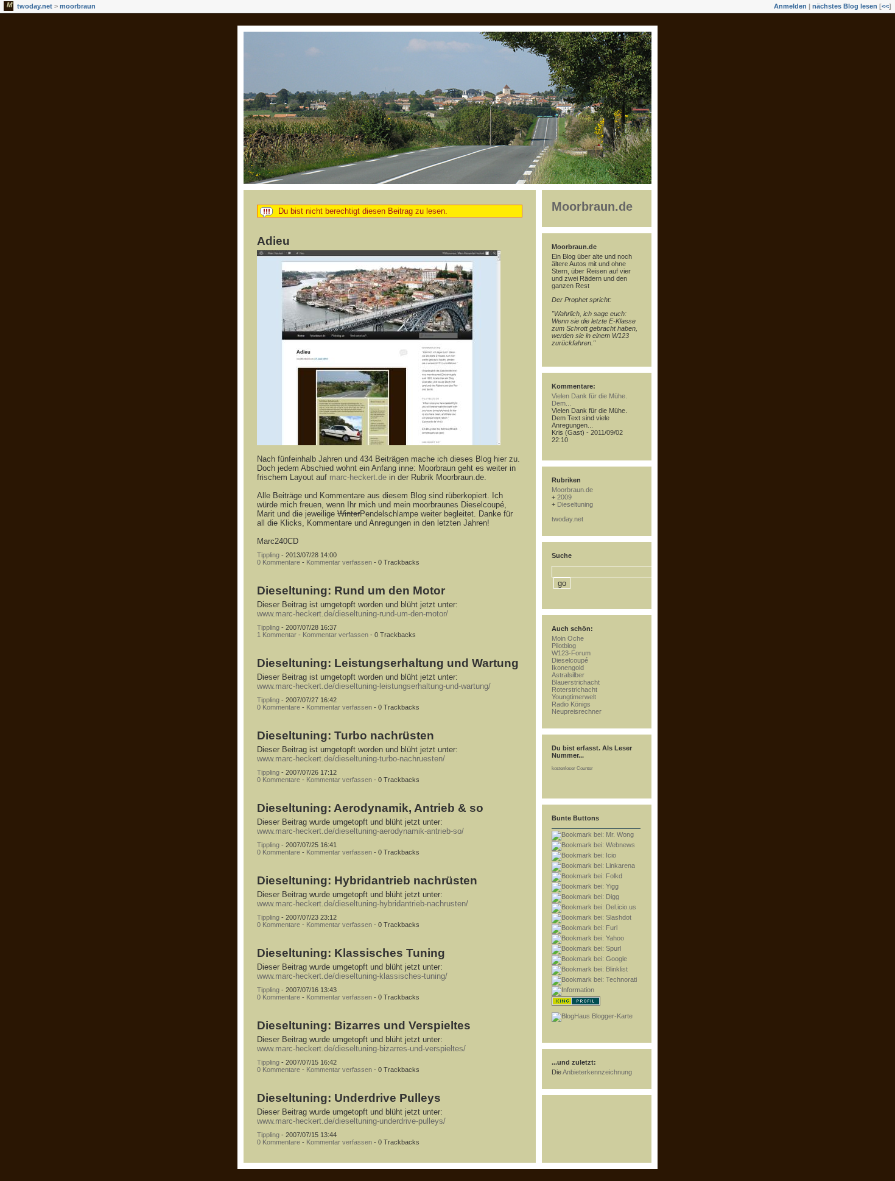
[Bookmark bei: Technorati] (594, 979)
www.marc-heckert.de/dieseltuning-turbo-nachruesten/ (351, 758)
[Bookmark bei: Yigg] (585, 886)
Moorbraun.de (592, 206)
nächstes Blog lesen (844, 6)
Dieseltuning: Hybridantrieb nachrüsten (367, 880)
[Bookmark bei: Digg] (585, 896)
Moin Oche (568, 638)
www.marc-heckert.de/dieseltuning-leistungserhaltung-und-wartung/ (374, 686)
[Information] (573, 989)
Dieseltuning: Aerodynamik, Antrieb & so (370, 808)
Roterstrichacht (574, 689)
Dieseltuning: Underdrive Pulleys (349, 1097)
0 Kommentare (278, 562)
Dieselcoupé (570, 660)
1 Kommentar (277, 634)
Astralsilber (568, 675)
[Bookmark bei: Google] (589, 958)
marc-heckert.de (358, 477)
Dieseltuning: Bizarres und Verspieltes (364, 1025)
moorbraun (78, 6)
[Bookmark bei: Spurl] (586, 948)
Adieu (273, 240)
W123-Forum (571, 653)
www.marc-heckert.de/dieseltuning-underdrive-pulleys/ (351, 1121)
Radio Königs (571, 704)
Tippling (268, 555)
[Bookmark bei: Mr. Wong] (593, 834)
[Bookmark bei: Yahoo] (588, 938)
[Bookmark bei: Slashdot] (591, 917)
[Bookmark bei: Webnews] (593, 844)
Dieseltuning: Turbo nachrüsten (345, 735)
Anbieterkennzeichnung (597, 1072)
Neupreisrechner (577, 711)
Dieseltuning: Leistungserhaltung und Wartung (388, 663)
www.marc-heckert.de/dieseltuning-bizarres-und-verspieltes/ (361, 1048)
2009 (564, 497)
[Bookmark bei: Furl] (584, 927)
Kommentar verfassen (339, 562)
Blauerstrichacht (576, 682)
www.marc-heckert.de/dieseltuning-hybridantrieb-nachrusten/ (362, 903)
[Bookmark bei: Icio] (584, 855)
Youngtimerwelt (574, 696)
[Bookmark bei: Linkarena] (593, 865)
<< (885, 6)
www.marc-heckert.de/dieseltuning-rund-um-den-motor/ (352, 613)
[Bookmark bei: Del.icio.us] (594, 907)
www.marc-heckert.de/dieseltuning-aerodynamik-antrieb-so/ (360, 831)
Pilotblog (564, 645)
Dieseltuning (575, 504)
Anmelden (790, 6)
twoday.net (34, 6)
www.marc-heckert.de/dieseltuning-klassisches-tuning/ (352, 976)
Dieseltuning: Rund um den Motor (351, 590)
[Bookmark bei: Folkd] (587, 876)
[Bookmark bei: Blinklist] (590, 969)
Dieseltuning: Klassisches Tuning (351, 953)
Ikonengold (568, 667)
